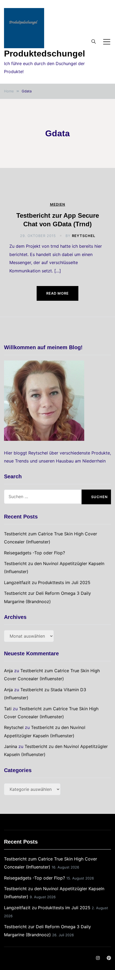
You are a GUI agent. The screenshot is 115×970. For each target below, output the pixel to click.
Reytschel (83, 236)
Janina (10, 746)
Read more (57, 293)
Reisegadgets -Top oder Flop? (34, 552)
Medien (57, 204)
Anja (8, 670)
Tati (7, 708)
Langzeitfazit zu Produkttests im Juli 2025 (47, 582)
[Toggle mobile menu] (106, 41)
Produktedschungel (44, 53)
